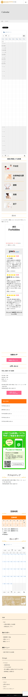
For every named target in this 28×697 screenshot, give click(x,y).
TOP (4, 622)
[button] (24, 156)
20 (21, 569)
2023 (5, 550)
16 (8, 569)
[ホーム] (2, 20)
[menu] (26, 2)
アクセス (5, 662)
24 (11, 576)
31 (11, 583)
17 (11, 569)
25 (14, 576)
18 (14, 569)
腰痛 (15, 185)
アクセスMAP (7, 667)
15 (4, 569)
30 (8, 583)
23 (8, 576)
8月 (15, 550)
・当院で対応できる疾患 (8, 652)
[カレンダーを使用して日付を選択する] (6, 36)
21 (25, 569)
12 (18, 561)
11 (14, 561)
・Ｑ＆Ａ (4, 686)
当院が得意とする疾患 (9, 624)
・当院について (6, 639)
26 (18, 576)
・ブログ (4, 682)
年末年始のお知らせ (6, 405)
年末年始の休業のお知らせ (7, 421)
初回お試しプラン (8, 626)
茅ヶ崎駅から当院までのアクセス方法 (13, 669)
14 (25, 561)
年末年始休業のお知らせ (7, 413)
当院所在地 (7, 665)
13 (21, 561)
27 (21, 576)
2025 (19, 550)
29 (4, 583)
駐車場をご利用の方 (9, 671)
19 (18, 569)
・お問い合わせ (6, 684)
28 (25, 576)
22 (4, 576)
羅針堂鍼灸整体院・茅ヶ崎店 (12, 243)
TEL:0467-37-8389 (8, 371)
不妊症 (15, 166)
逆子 (15, 204)
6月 (9, 550)
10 (11, 561)
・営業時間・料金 (6, 637)
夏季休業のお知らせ (6, 409)
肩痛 (15, 195)
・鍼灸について (6, 641)
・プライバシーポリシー (8, 688)
